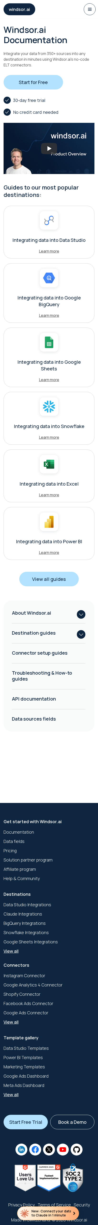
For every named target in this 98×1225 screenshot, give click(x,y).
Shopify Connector (22, 994)
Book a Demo (72, 1122)
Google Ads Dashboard (26, 1076)
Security (82, 1205)
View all (11, 951)
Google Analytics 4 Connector (33, 985)
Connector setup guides (40, 653)
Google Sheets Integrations (31, 942)
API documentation (34, 699)
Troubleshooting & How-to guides (42, 676)
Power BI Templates (23, 1057)
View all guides (49, 579)
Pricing (10, 850)
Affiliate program (20, 869)
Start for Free (33, 82)
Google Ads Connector (26, 1013)
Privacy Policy (21, 1205)
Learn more (49, 251)
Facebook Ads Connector (28, 1003)
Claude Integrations (23, 914)
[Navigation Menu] (90, 9)
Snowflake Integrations (26, 932)
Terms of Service (54, 1205)
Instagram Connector (24, 975)
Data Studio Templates (26, 1048)
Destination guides (34, 633)
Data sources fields (34, 719)
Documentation (19, 832)
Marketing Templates (24, 1067)
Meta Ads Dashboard (24, 1085)
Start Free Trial (25, 1122)
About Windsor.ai (31, 613)
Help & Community (22, 878)
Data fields (14, 841)
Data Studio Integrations (27, 904)
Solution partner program (28, 860)
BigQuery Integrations (25, 923)
